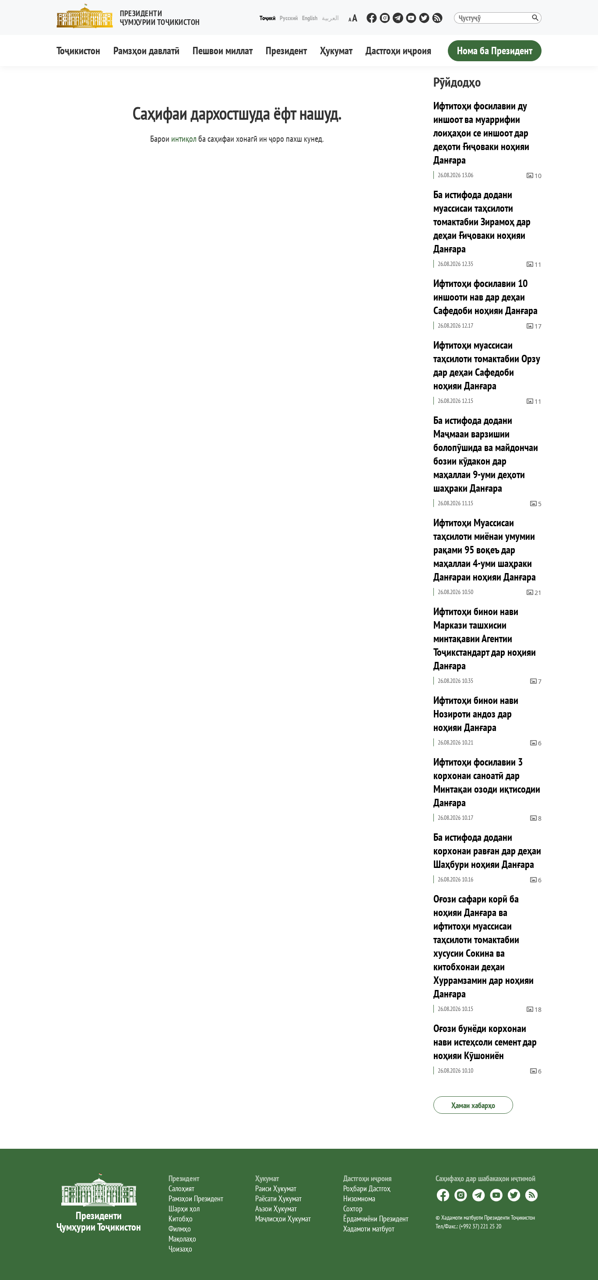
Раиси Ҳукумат (275, 1188)
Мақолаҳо (182, 1239)
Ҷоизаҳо (180, 1249)
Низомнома (359, 1198)
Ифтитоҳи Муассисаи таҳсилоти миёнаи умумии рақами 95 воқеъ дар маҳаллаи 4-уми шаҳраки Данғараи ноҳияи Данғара (484, 550)
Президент (286, 50)
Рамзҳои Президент (196, 1198)
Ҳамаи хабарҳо (473, 1105)
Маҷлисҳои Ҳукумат (283, 1219)
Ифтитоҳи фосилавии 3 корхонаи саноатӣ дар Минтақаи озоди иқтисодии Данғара (486, 782)
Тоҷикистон (78, 50)
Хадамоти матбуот (368, 1229)
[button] (131, 15)
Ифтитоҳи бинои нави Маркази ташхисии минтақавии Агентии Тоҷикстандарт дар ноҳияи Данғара (484, 638)
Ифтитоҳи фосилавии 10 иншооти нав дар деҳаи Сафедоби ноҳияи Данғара (485, 296)
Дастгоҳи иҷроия (398, 50)
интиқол (184, 138)
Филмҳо (180, 1229)
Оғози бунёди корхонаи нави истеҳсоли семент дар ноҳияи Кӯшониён (485, 1041)
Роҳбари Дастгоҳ (366, 1188)
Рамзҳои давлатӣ (146, 50)
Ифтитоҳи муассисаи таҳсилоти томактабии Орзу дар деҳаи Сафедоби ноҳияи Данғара (486, 365)
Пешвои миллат (223, 50)
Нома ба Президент (494, 50)
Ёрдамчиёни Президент (375, 1219)
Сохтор (352, 1208)
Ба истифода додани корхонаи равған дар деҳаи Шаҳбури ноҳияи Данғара (487, 850)
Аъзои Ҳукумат (276, 1208)
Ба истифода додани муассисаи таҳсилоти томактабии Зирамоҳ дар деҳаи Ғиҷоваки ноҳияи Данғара (482, 221)
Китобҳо (181, 1219)
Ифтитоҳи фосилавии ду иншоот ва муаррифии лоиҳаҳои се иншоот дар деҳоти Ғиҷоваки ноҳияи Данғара (481, 133)
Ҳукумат (336, 50)
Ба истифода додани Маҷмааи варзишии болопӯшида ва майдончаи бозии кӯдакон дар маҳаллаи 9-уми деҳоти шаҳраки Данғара (485, 454)
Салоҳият (181, 1188)
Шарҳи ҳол (184, 1208)
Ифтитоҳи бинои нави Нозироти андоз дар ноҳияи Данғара (475, 713)
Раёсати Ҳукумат (278, 1198)
